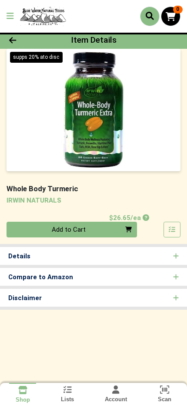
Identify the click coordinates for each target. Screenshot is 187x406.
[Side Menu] (10, 16)
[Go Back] (28, 40)
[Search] (150, 16)
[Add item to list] (172, 229)
